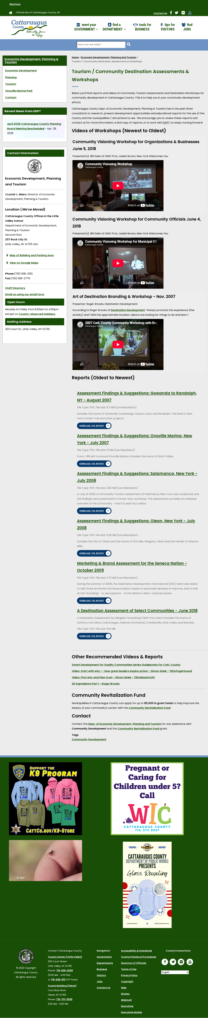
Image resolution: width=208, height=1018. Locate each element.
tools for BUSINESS (143, 27)
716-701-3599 (64, 999)
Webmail (126, 1000)
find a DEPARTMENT (113, 27)
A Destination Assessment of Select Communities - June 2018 (137, 610)
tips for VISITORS (168, 27)
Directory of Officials (133, 963)
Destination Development (128, 310)
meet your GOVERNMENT (85, 27)
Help (123, 987)
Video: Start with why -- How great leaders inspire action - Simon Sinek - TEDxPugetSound (132, 671)
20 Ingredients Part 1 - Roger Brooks (96, 684)
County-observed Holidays (37, 314)
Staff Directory (15, 288)
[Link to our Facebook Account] (172, 13)
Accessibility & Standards (136, 950)
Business (102, 969)
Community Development (89, 739)
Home (75, 57)
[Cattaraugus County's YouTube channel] (191, 13)
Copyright (127, 981)
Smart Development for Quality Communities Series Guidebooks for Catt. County (126, 665)
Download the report (91, 426)
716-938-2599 (64, 970)
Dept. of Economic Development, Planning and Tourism (124, 724)
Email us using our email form (24, 294)
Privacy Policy (129, 975)
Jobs (100, 981)
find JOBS (187, 27)
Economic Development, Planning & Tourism (31, 60)
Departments (105, 963)
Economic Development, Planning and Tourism (108, 57)
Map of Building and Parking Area (32, 255)
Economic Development (21, 70)
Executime (127, 1006)
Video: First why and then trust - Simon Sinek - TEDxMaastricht (113, 677)
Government (104, 957)
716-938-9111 (58, 979)
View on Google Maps (24, 263)
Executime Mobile (131, 1012)
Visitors (101, 975)
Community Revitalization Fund (149, 708)
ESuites (125, 993)
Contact (10, 97)
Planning (11, 77)
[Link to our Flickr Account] (185, 13)
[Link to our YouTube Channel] (191, 962)
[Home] (29, 27)
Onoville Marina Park (18, 91)
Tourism (10, 84)
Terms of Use (128, 969)
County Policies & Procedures (138, 957)
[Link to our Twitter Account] (178, 13)
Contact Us (160, 13)
